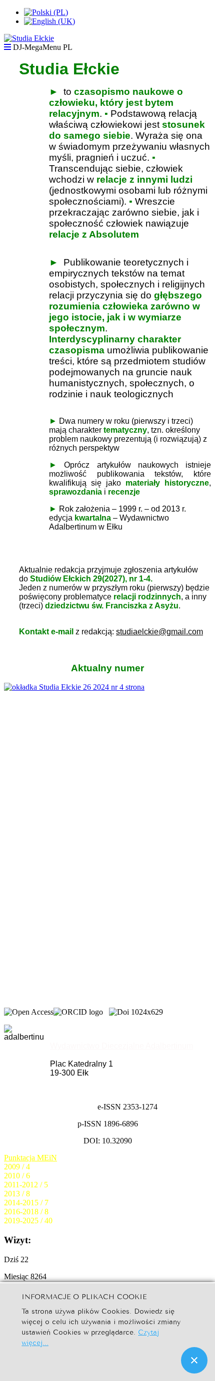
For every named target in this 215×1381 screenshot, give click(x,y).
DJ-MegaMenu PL (42, 47)
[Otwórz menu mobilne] (7, 47)
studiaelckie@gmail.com (159, 631)
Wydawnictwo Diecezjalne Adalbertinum (121, 1046)
